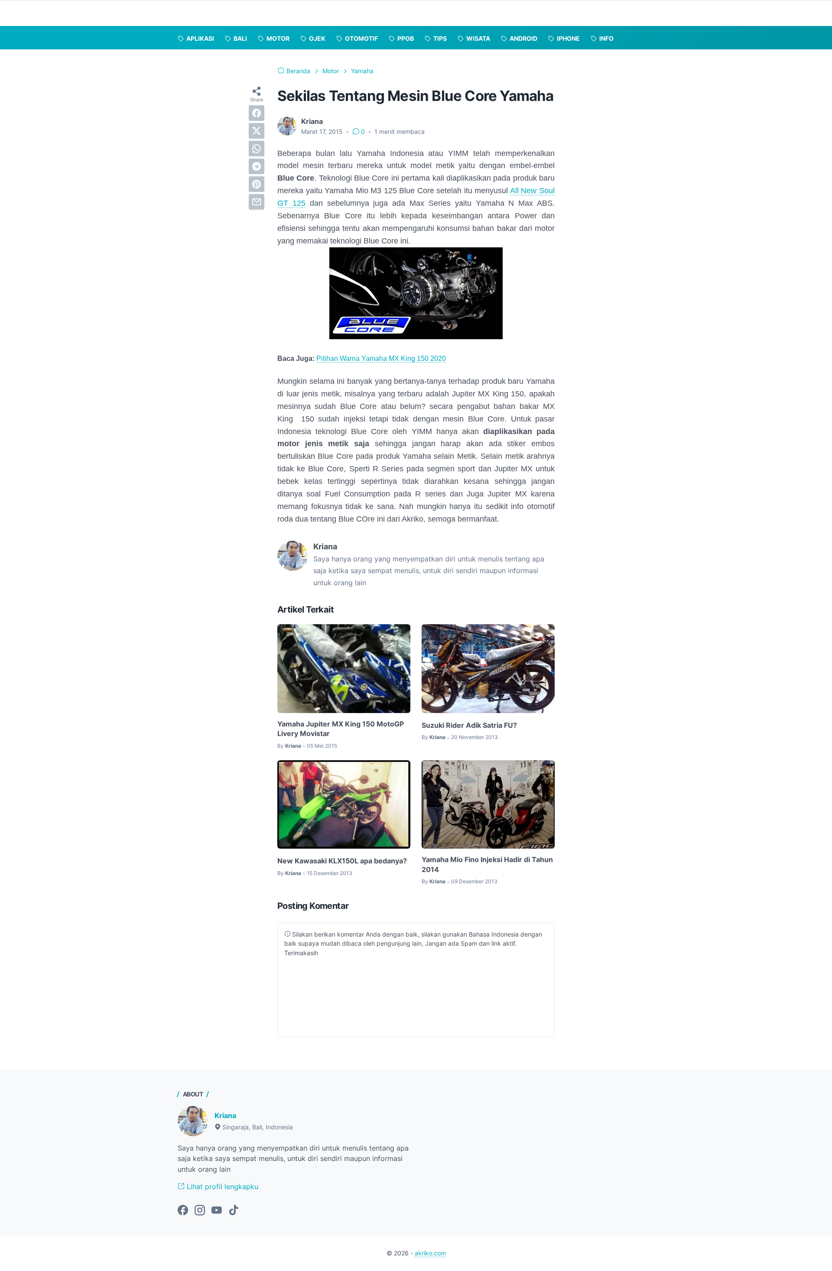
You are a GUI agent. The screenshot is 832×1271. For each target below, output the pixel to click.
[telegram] (256, 166)
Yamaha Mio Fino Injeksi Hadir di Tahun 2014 (487, 864)
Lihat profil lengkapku (221, 1186)
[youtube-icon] (216, 1210)
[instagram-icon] (200, 1210)
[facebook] (256, 113)
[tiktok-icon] (233, 1210)
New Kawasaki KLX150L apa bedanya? (342, 860)
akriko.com (430, 1253)
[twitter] (256, 131)
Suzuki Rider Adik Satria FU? (469, 725)
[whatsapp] (256, 148)
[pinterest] (256, 184)
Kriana (225, 1115)
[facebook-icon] (183, 1210)
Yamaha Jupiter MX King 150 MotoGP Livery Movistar (340, 729)
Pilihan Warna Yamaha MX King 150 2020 (381, 358)
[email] (256, 202)
